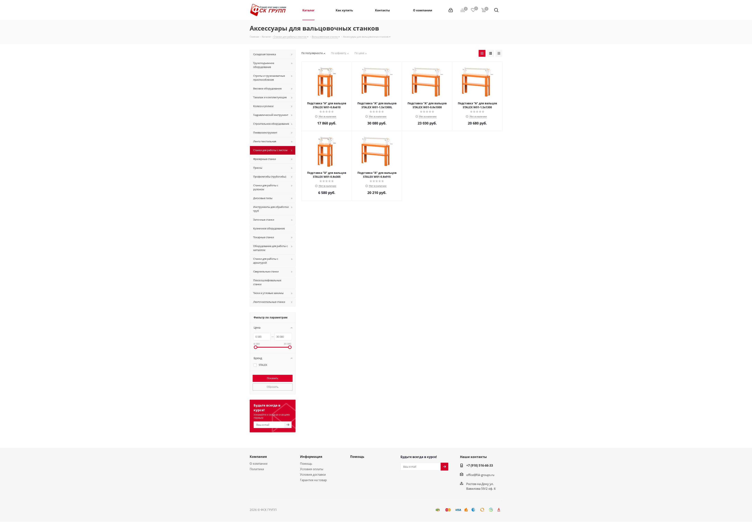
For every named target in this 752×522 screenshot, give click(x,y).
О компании (259, 463)
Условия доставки (313, 474)
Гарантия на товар (313, 480)
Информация (311, 456)
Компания (258, 456)
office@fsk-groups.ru (480, 475)
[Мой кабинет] (451, 10)
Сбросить (272, 387)
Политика (257, 469)
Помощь (306, 463)
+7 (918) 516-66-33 (479, 465)
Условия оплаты (311, 469)
